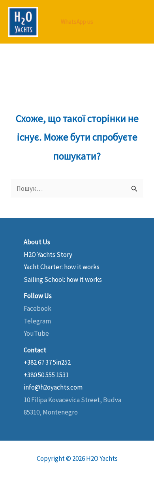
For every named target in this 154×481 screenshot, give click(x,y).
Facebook (37, 308)
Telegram (37, 321)
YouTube (36, 333)
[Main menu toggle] (137, 22)
